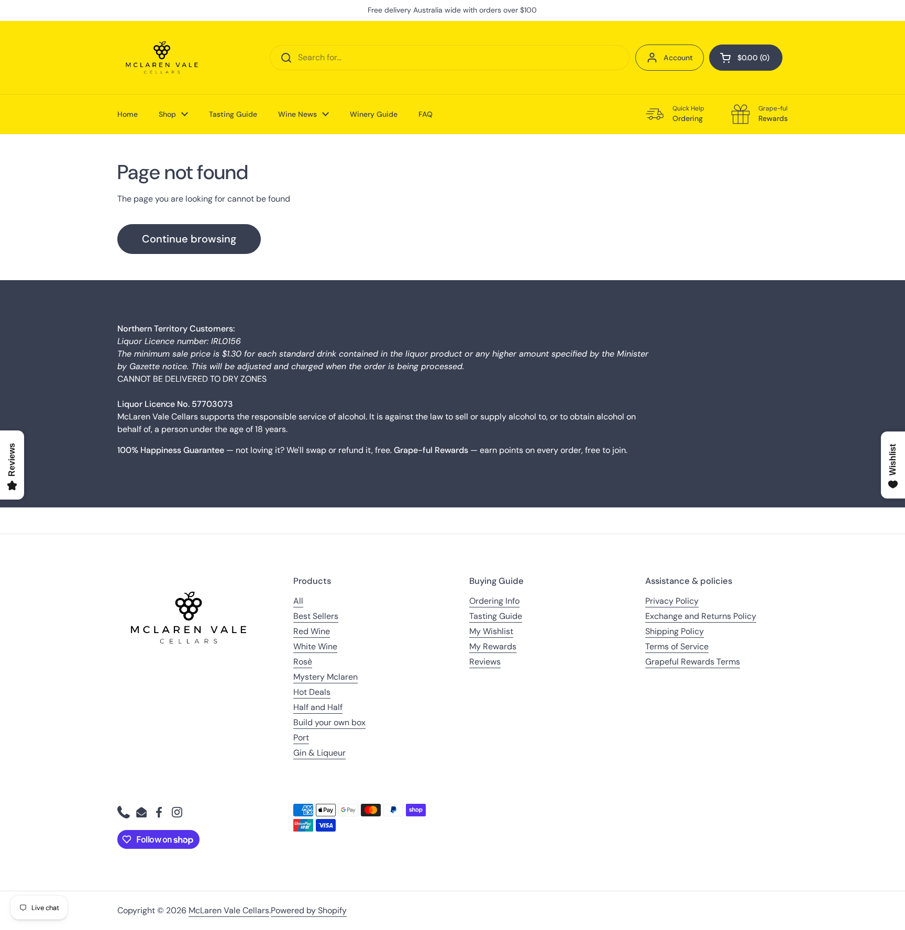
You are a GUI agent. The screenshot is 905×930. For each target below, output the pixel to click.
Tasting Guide (495, 616)
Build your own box (329, 722)
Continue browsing (189, 239)
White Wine (315, 646)
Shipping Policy (674, 631)
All (298, 600)
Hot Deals (311, 692)
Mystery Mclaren (325, 676)
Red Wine (311, 631)
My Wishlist (491, 631)
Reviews (485, 661)
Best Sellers (315, 616)
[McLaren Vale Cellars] (161, 58)
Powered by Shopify (309, 910)
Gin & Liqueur (319, 752)
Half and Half (318, 707)
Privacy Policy (672, 600)
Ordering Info (494, 600)
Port (301, 737)
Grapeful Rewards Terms (692, 661)
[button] (745, 58)
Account (678, 57)
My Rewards (492, 646)
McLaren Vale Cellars (229, 910)
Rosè (302, 661)
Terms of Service (677, 646)
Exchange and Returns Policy (700, 616)
